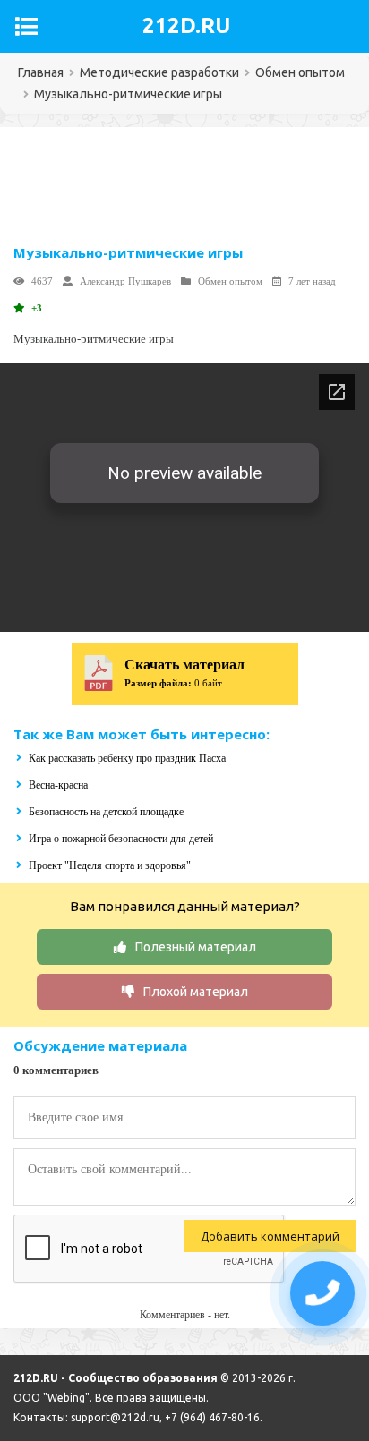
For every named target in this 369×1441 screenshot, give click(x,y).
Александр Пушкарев (125, 281)
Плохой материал (195, 992)
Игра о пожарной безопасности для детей (121, 838)
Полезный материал (195, 947)
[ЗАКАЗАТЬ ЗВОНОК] (322, 1293)
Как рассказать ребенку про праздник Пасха (127, 758)
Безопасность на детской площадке (106, 812)
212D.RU (186, 25)
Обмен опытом (230, 281)
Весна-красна (58, 785)
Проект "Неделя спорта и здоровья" (110, 865)
